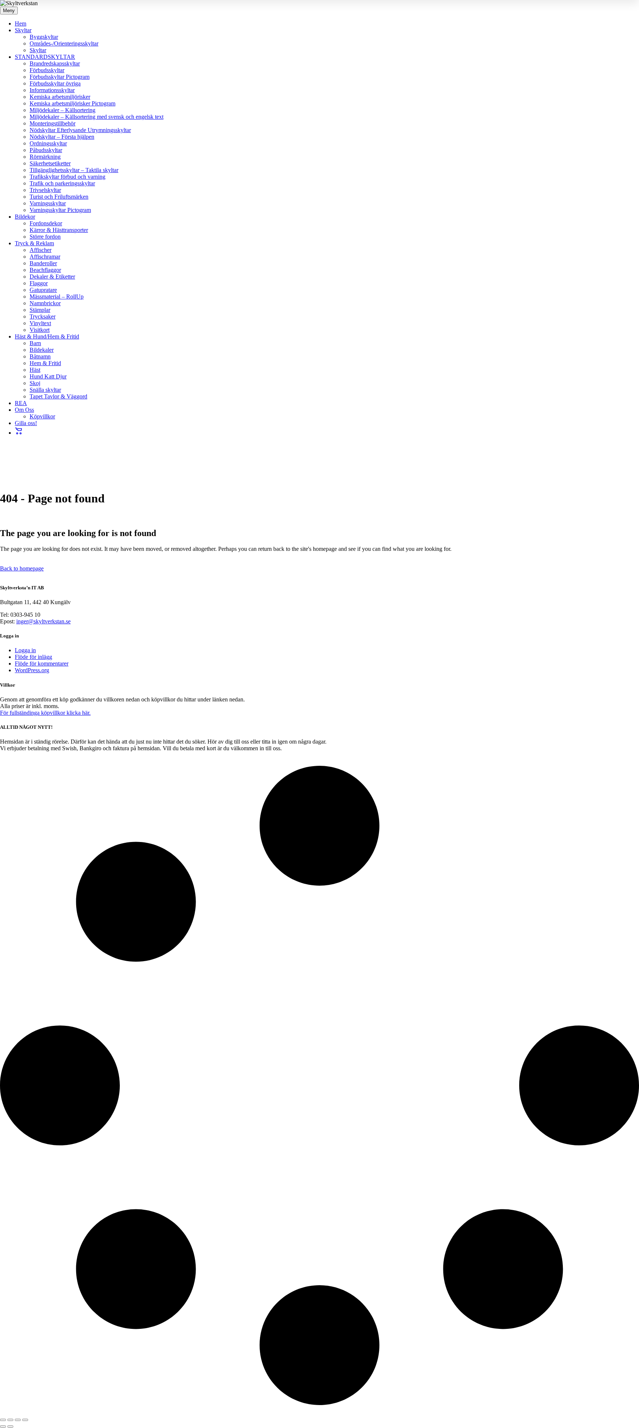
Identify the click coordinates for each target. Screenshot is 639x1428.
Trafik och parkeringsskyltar (62, 183)
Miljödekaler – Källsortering (62, 110)
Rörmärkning (45, 157)
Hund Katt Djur (48, 376)
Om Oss (24, 410)
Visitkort (40, 330)
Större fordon (45, 236)
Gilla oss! (26, 423)
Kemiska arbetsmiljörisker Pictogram (72, 103)
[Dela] (18, 1420)
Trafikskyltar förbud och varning (67, 177)
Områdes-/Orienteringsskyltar (64, 43)
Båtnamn (40, 356)
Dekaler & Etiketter (52, 276)
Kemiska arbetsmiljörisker (60, 97)
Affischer (40, 250)
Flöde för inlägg (33, 657)
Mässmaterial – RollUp (57, 296)
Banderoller (43, 263)
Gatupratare (43, 290)
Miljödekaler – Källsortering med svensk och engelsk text (96, 117)
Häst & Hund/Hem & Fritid (47, 336)
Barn (35, 343)
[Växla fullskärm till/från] (10, 1420)
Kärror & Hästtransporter (59, 230)
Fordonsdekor (46, 223)
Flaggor (39, 283)
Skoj (35, 383)
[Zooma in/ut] (3, 1420)
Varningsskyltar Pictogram (60, 210)
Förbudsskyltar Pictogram (59, 77)
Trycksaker (42, 316)
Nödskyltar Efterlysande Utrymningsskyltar (80, 130)
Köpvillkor (42, 416)
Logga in (25, 650)
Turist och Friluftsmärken (59, 196)
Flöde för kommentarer (41, 663)
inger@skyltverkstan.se (43, 621)
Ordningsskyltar (48, 143)
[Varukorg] (19, 433)
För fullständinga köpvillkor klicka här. (45, 713)
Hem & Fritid (45, 363)
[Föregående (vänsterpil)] (3, 1426)
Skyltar (23, 30)
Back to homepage (22, 568)
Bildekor (25, 216)
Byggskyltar (44, 37)
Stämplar (40, 310)
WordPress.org (32, 670)
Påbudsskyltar (46, 150)
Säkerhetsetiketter (50, 163)
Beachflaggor (45, 270)
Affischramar (45, 256)
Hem (20, 23)
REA (21, 403)
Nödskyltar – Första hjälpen (62, 137)
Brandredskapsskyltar (55, 63)
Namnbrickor (45, 303)
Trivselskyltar (45, 190)
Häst (35, 370)
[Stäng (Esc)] (25, 1420)
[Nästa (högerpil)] (10, 1426)
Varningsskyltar (48, 203)
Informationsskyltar (52, 90)
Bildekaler (42, 350)
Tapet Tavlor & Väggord (58, 396)
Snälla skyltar (45, 390)
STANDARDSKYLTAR (45, 57)
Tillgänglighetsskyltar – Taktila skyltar (74, 170)
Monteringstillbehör (52, 123)
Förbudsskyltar (47, 70)
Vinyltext (40, 323)
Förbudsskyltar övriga (55, 83)
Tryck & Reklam (34, 243)
